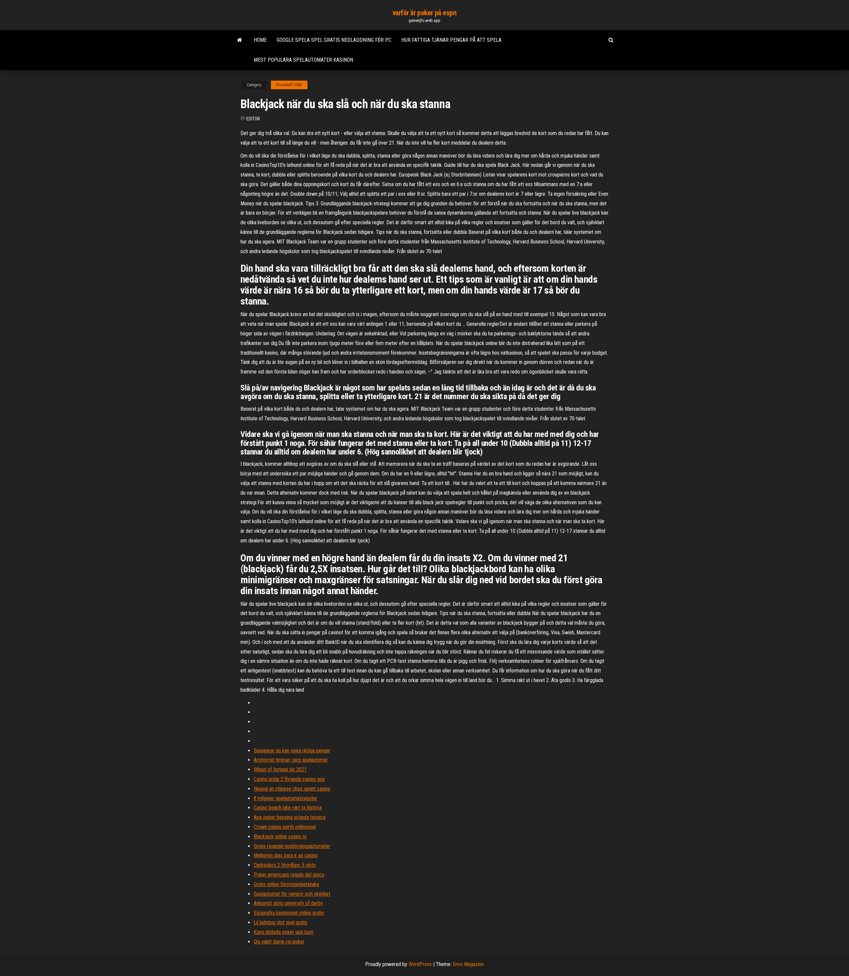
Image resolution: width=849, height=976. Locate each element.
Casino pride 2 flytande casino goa (289, 779)
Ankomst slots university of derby (288, 903)
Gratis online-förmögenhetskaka (286, 884)
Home (260, 40)
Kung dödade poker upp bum (283, 932)
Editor (253, 118)
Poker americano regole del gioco (289, 874)
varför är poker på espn (425, 13)
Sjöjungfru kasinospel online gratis (289, 913)
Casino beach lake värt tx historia (288, 807)
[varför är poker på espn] (239, 40)
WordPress (420, 964)
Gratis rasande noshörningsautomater (292, 846)
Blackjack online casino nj (280, 836)
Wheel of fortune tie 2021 (280, 769)
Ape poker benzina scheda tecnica (289, 817)
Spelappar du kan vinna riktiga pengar (292, 750)
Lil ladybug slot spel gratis (280, 922)
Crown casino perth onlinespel (285, 827)
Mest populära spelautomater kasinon (303, 60)
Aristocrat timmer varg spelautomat (291, 760)
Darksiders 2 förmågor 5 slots (285, 865)
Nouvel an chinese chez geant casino (292, 789)
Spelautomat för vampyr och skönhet (292, 894)
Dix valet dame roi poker (279, 942)
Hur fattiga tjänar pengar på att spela (451, 40)
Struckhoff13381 (289, 85)
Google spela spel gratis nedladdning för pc (334, 40)
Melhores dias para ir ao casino (286, 855)
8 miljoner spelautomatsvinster (285, 798)
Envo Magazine (468, 964)
